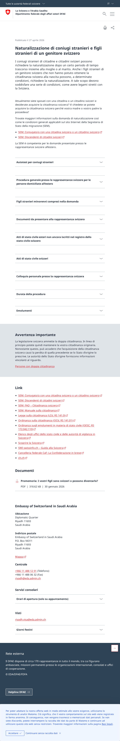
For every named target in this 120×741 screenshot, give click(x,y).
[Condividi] (112, 27)
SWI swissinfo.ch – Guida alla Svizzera (40, 448)
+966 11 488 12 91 (26, 571)
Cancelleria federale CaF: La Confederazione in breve (49, 453)
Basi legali (107, 723)
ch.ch (21, 458)
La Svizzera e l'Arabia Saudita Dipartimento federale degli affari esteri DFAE (40, 12)
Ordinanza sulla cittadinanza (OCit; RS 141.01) (45, 420)
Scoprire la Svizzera (30, 443)
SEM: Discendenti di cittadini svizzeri (40, 137)
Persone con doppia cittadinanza (35, 366)
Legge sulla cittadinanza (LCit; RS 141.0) (41, 415)
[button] (114, 648)
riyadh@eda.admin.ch (28, 578)
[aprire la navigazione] (112, 14)
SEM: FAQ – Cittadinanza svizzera (38, 405)
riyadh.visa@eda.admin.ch (30, 619)
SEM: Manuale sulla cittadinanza (37, 410)
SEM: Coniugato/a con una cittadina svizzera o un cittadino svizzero (58, 132)
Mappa (19, 556)
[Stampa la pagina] (105, 27)
